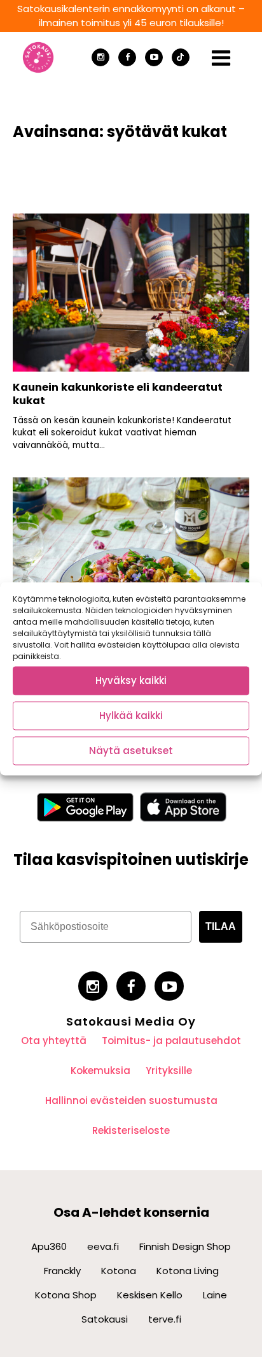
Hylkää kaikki (131, 715)
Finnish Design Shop (185, 1246)
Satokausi (104, 1319)
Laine (215, 1295)
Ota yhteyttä (53, 1040)
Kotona (118, 1270)
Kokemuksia (100, 1070)
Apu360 (49, 1246)
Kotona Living (187, 1270)
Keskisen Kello (150, 1295)
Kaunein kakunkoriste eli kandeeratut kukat (118, 394)
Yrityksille (169, 1070)
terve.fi (164, 1319)
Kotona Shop (66, 1295)
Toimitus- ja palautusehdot (171, 1040)
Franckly (62, 1270)
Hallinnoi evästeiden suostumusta (131, 1100)
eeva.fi (103, 1246)
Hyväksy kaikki (131, 680)
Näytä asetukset (131, 750)
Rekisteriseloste (131, 1130)
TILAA (220, 926)
